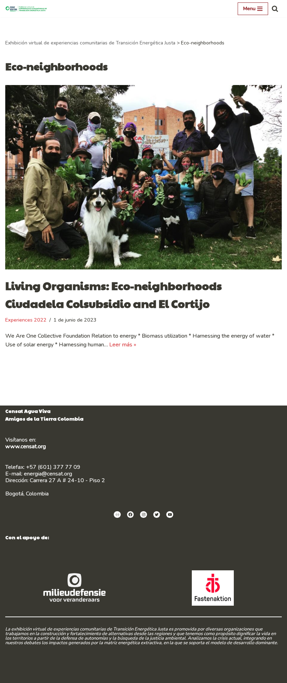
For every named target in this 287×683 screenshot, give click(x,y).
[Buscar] (275, 8)
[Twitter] (156, 514)
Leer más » (122, 344)
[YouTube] (169, 514)
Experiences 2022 (26, 319)
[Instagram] (143, 514)
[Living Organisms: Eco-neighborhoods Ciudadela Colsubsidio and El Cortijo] (143, 177)
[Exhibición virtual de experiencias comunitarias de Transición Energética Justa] (28, 9)
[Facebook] (130, 514)
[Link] (117, 514)
